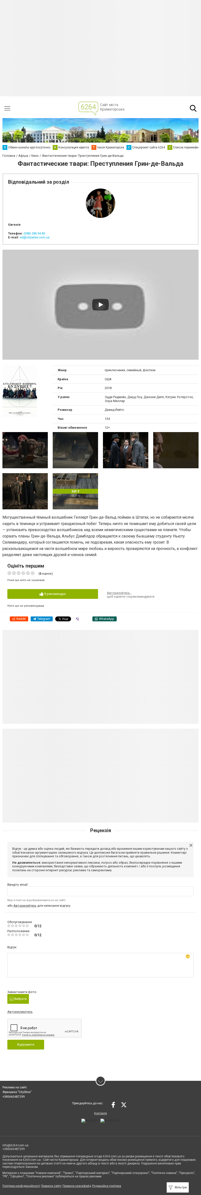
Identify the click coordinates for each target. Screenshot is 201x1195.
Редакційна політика (106, 1186)
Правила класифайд (77, 1186)
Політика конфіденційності (21, 1186)
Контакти (100, 1113)
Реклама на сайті (14, 1087)
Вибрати (20, 999)
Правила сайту (51, 1186)
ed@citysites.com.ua (35, 237)
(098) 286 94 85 (34, 233)
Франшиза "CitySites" (17, 1092)
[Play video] (100, 305)
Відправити (25, 1044)
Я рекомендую (54, 594)
